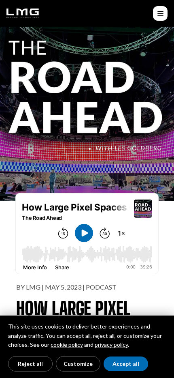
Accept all (125, 363)
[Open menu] (160, 13)
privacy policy (111, 344)
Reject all (30, 363)
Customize (78, 363)
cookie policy (67, 344)
